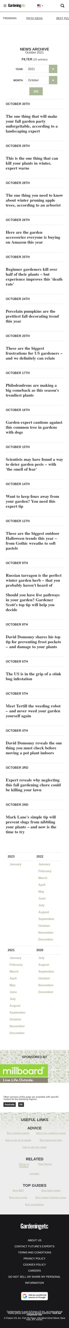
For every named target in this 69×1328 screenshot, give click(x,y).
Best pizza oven (18, 1197)
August (43, 912)
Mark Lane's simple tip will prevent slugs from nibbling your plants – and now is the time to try (31, 824)
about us (34, 1240)
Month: (18, 80)
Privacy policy (34, 1258)
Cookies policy (34, 1264)
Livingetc (34, 1173)
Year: (19, 69)
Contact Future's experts (34, 1246)
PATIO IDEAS (34, 18)
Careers (34, 1270)
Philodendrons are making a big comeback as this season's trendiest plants (32, 390)
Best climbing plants (18, 1133)
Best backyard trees (51, 1140)
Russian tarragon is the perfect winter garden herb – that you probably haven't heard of (34, 580)
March (42, 878)
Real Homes (45, 1164)
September (46, 919)
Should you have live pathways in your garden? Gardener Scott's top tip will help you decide (33, 602)
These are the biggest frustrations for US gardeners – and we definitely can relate (34, 353)
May (41, 891)
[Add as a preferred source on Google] (34, 1296)
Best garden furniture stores (50, 1197)
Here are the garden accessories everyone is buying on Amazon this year (33, 237)
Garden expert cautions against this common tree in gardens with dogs (34, 427)
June (42, 898)
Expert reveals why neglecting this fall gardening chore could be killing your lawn (33, 785)
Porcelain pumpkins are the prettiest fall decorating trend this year (32, 316)
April (41, 884)
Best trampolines (34, 1204)
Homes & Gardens (24, 1165)
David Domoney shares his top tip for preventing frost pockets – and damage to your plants (33, 642)
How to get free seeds (34, 1147)
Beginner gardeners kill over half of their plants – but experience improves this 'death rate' (34, 276)
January (15, 864)
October (44, 925)
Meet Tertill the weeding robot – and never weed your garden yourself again (33, 711)
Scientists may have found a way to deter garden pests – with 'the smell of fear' (34, 464)
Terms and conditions (34, 1252)
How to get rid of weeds (18, 1140)
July (41, 905)
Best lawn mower (50, 1190)
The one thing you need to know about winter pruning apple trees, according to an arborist (34, 200)
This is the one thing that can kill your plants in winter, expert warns (32, 163)
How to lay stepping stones (51, 1133)
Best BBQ (18, 1190)
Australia (10, 1104)
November (45, 932)
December (45, 939)
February (45, 871)
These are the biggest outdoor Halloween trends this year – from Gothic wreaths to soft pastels (32, 540)
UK (21, 1104)
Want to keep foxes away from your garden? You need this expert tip (32, 501)
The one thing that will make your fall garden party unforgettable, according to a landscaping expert (32, 123)
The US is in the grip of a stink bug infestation (33, 676)
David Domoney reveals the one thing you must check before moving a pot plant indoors (34, 748)
